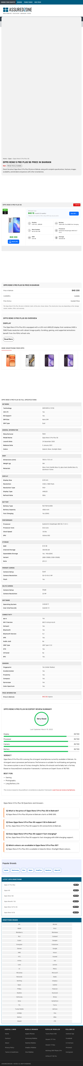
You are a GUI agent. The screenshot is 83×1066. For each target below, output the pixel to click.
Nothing (19, 981)
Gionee (19, 949)
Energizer (19, 944)
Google (55, 949)
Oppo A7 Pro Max (41, 885)
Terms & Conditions (11, 1052)
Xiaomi (19, 1021)
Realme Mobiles (30, 1043)
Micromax (19, 973)
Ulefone (54, 1009)
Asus (54, 928)
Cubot (19, 940)
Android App (70, 1034)
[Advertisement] (41, 189)
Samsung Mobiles (31, 1038)
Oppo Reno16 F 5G (41, 901)
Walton (19, 1017)
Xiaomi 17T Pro (50, 1039)
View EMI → (74, 213)
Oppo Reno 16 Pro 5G (41, 907)
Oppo (10, 159)
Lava (19, 965)
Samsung (15, 870)
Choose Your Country (8, 2)
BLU (19, 936)
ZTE (55, 1021)
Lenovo (55, 965)
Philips (19, 989)
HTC (19, 957)
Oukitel (55, 985)
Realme (48, 870)
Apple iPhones (30, 1034)
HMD (19, 953)
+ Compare (77, 205)
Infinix (19, 961)
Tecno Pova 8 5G (51, 1034)
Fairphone (55, 944)
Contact (8, 1038)
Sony (19, 1001)
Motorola (19, 977)
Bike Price (38, 2)
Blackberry (19, 932)
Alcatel (55, 924)
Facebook (69, 1038)
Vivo (23, 870)
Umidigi (19, 1013)
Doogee (54, 940)
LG (19, 969)
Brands (19, 2)
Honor (55, 953)
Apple (6, 870)
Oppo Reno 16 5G (41, 913)
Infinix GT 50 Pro (51, 1056)
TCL (19, 1005)
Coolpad (54, 936)
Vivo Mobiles (29, 1052)
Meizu (55, 969)
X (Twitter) (69, 1043)
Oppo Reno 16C (41, 896)
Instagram (69, 1052)
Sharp (55, 997)
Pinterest (69, 1048)
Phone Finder (28, 2)
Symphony (55, 1001)
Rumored (55, 993)
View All (57, 870)
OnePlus (39, 870)
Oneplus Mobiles (30, 1048)
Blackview (55, 932)
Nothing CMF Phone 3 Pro (54, 1051)
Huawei (55, 957)
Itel (55, 961)
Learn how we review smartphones (63, 790)
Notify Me (15, 242)
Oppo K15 (41, 890)
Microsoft (55, 973)
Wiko (54, 1017)
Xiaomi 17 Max (50, 1045)
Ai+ (19, 924)
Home (5, 159)
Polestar (55, 989)
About (7, 1043)
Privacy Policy (9, 1048)
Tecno (55, 1005)
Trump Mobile (19, 1009)
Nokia (55, 977)
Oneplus (54, 981)
